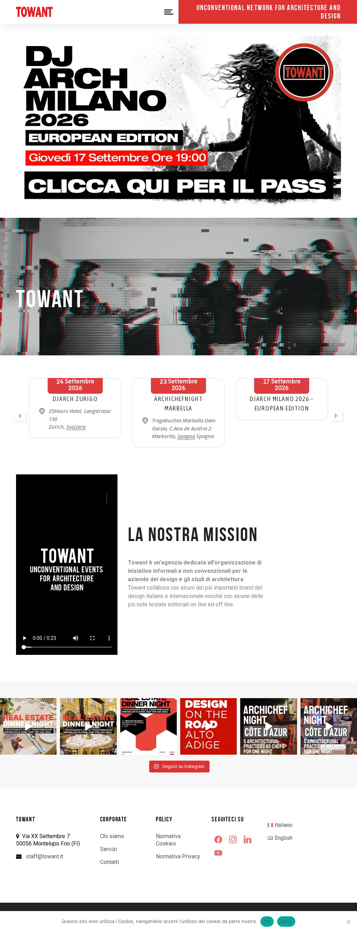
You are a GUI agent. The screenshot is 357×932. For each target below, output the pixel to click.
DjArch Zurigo (75, 398)
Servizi (108, 849)
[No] (348, 921)
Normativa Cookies (168, 840)
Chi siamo (112, 836)
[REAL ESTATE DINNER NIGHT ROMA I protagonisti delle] (28, 726)
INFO (286, 921)
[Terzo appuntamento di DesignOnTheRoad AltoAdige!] (208, 726)
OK (267, 921)
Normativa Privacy (178, 856)
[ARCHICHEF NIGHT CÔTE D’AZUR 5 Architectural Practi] (268, 726)
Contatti (109, 862)
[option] (75, 408)
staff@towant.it (44, 856)
